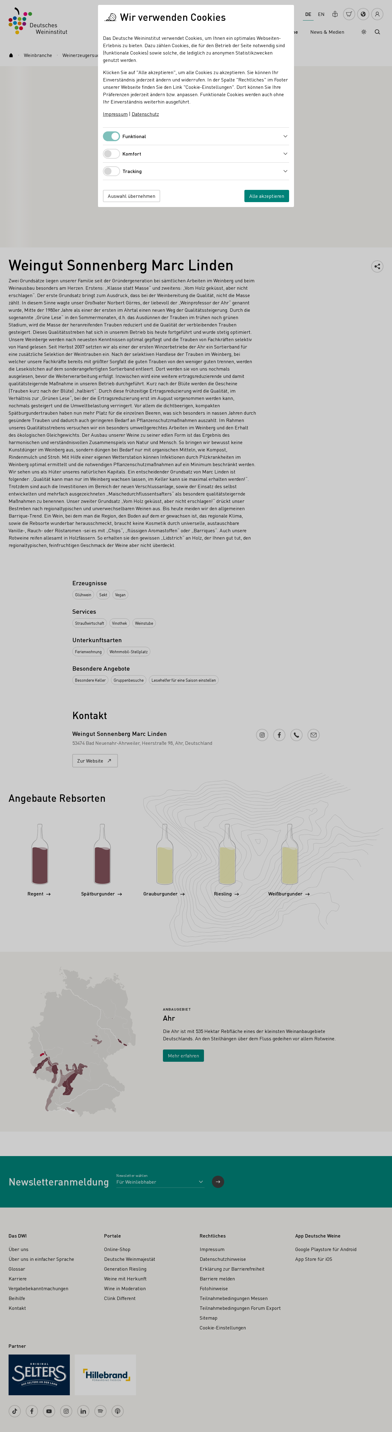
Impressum (115, 114)
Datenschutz (145, 114)
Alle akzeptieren (266, 196)
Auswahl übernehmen (131, 196)
